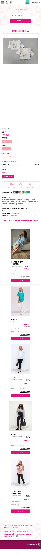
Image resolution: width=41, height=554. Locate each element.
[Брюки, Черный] (20, 359)
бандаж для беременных (12, 534)
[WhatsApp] (25, 192)
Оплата (21, 187)
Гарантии (29, 187)
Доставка (11, 187)
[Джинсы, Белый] (20, 301)
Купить (20, 280)
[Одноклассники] (20, 192)
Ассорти (6, 149)
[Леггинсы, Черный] (20, 416)
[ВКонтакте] (14, 192)
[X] (17, 192)
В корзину (8, 177)
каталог (20, 21)
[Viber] (23, 192)
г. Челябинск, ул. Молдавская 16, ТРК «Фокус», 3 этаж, (19, 526)
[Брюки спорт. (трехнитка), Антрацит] (20, 473)
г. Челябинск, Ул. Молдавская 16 (10, 165)
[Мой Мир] (28, 192)
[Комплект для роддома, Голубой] (20, 244)
